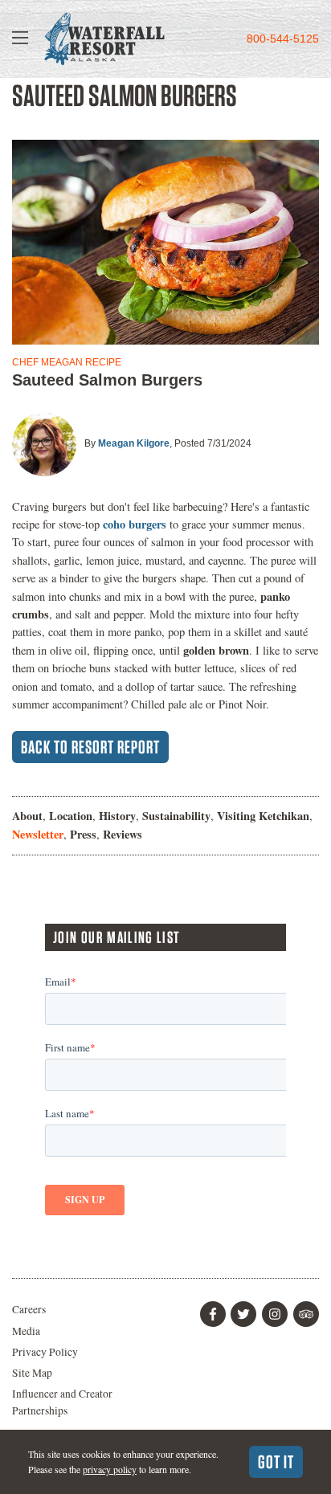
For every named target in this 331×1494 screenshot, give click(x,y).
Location (70, 815)
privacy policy (110, 1469)
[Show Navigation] (20, 39)
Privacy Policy (45, 1352)
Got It (276, 1462)
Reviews (122, 834)
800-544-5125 (283, 39)
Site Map (32, 1372)
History (117, 815)
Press (83, 834)
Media (26, 1331)
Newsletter (37, 834)
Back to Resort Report (90, 747)
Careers (29, 1309)
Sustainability (176, 815)
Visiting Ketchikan (263, 815)
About (27, 815)
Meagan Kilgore (134, 443)
